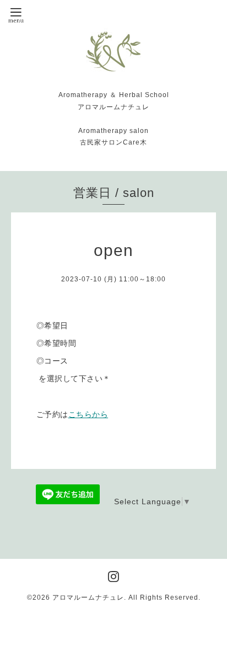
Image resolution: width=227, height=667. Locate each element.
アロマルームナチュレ (88, 597)
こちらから (88, 414)
